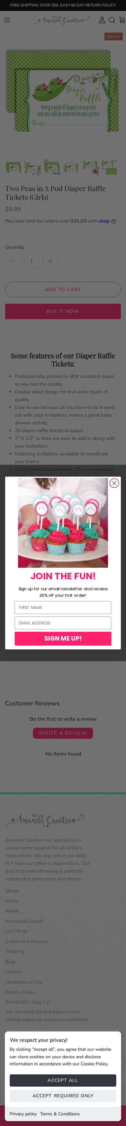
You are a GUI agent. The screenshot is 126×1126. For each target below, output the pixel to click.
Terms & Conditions (60, 1114)
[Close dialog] (114, 483)
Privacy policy (23, 1114)
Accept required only (63, 1096)
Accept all (62, 1080)
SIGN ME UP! (62, 638)
